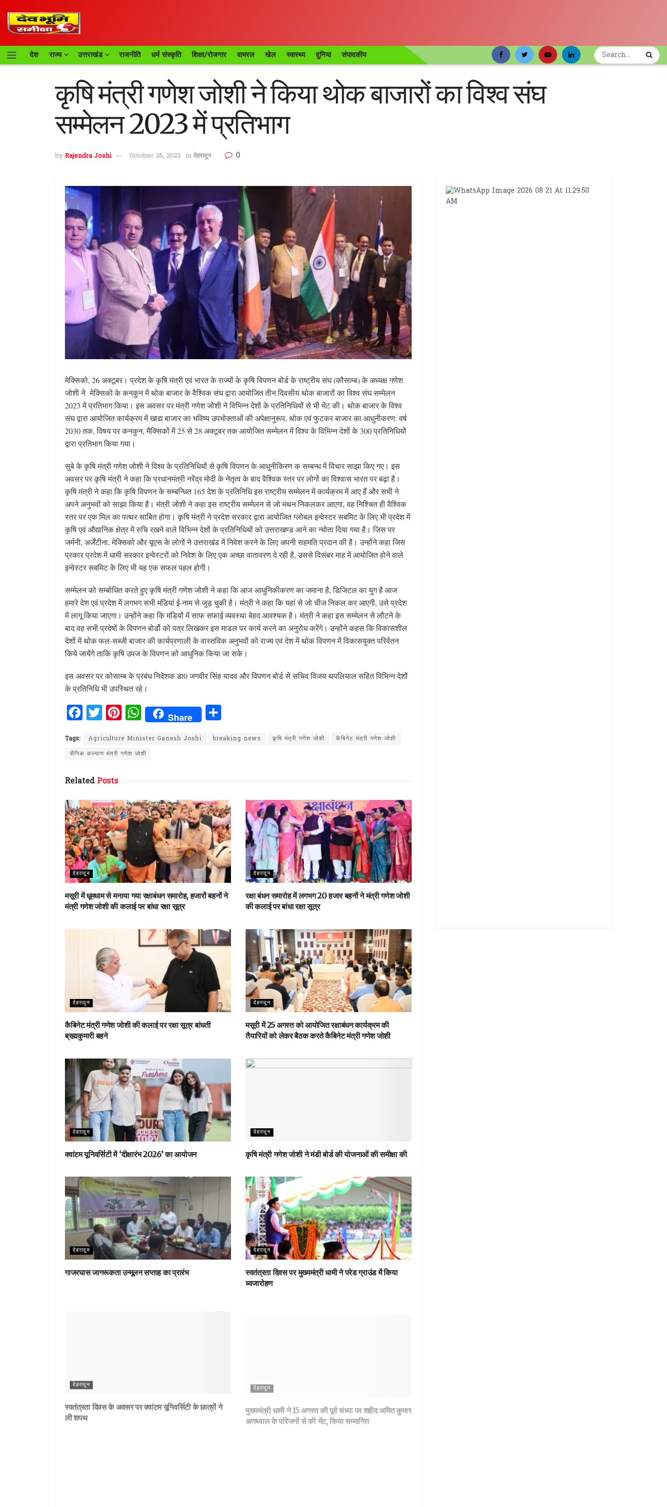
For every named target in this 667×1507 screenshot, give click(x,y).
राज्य (55, 54)
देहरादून (202, 156)
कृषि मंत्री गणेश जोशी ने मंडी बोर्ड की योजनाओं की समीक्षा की (326, 1154)
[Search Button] (650, 55)
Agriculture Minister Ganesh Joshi (145, 738)
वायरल (245, 54)
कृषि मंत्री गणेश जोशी (298, 738)
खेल (270, 54)
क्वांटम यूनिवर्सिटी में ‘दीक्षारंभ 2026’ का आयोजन (131, 1154)
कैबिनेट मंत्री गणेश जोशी (366, 738)
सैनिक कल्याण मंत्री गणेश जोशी (108, 754)
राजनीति (130, 54)
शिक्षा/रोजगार (209, 54)
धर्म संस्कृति (166, 54)
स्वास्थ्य (296, 54)
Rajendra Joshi (88, 156)
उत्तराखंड (90, 54)
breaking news (237, 738)
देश (34, 54)
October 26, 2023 (155, 156)
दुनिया (323, 54)
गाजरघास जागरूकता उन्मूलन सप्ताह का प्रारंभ (127, 1272)
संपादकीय (354, 54)
